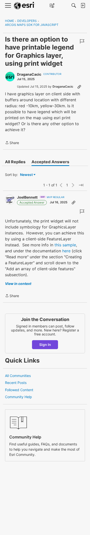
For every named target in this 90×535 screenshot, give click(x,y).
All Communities (18, 376)
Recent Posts (15, 382)
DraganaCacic (29, 74)
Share (12, 143)
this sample (65, 244)
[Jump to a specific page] (81, 185)
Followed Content (19, 390)
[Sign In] (82, 5)
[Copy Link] (79, 86)
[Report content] (82, 41)
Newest (26, 174)
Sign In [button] (45, 344)
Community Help (18, 397)
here (66, 250)
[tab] (15, 162)
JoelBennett (27, 197)
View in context (18, 283)
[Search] (73, 5)
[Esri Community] (24, 5)
